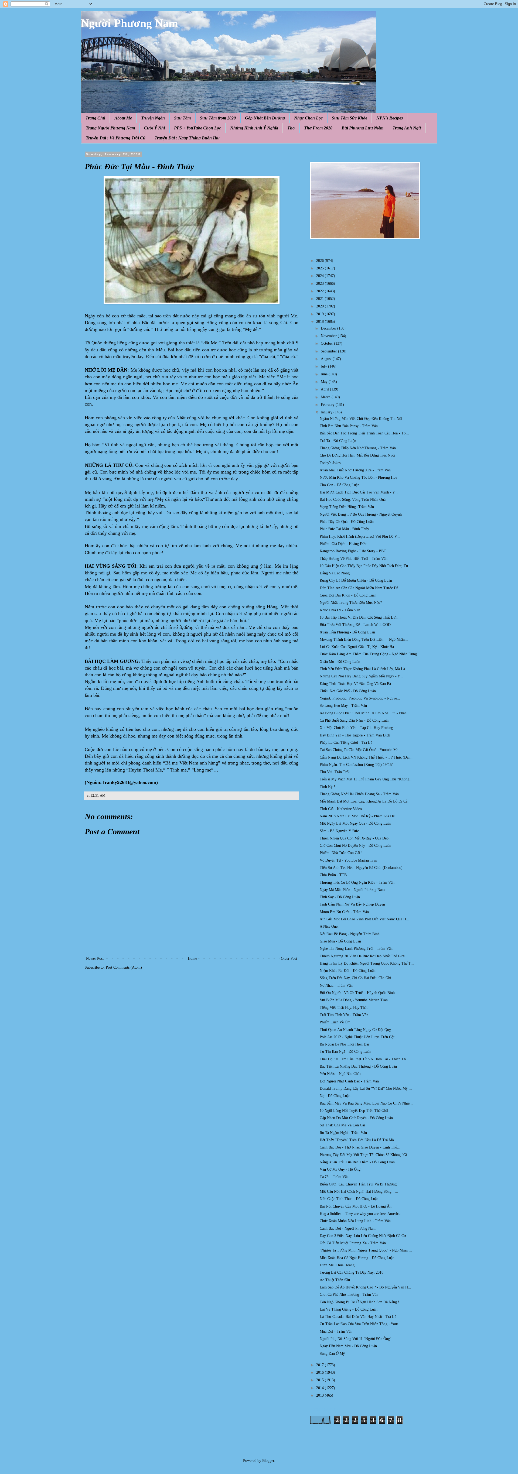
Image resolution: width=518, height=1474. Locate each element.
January (327, 412)
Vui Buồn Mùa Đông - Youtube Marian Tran (354, 1000)
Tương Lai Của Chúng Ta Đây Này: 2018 (351, 1272)
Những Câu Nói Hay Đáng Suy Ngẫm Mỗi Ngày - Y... (361, 676)
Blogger (268, 1461)
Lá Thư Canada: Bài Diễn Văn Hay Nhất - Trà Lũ (358, 1317)
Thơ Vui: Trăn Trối (335, 772)
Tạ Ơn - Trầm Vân (334, 1177)
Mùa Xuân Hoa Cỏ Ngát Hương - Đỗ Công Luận (357, 1258)
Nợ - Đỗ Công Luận (335, 1096)
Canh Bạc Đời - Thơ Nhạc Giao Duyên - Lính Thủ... (360, 1147)
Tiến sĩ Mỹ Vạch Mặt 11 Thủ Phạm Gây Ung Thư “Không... (366, 779)
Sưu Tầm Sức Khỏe (349, 118)
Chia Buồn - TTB (333, 875)
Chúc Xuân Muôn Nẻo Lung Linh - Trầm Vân (355, 1221)
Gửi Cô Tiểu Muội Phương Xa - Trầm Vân (353, 1243)
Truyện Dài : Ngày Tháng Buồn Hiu (187, 138)
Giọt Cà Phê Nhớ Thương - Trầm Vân (349, 1295)
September (329, 351)
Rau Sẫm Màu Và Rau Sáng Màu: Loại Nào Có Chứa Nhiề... (366, 1103)
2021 (320, 299)
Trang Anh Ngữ (407, 128)
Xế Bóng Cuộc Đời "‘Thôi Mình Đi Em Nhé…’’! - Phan (363, 713)
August (327, 359)
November (329, 336)
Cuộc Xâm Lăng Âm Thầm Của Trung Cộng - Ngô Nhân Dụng (368, 654)
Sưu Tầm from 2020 (218, 118)
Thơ (291, 128)
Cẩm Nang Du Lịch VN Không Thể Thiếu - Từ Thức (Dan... (367, 757)
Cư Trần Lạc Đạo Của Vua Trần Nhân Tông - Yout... (360, 1324)
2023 (320, 284)
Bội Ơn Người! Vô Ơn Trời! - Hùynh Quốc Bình (357, 993)
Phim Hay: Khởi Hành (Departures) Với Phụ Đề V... (360, 536)
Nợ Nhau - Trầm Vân (336, 985)
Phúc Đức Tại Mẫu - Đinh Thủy (344, 529)
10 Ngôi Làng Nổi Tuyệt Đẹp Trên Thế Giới (354, 1111)
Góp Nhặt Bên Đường (265, 118)
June (325, 374)
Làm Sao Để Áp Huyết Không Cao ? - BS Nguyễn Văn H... (365, 1287)
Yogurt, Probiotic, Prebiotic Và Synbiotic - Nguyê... (360, 698)
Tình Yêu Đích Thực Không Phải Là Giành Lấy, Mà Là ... (364, 669)
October (327, 343)
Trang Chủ (95, 118)
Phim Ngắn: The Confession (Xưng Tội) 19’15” (356, 765)
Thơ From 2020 (318, 128)
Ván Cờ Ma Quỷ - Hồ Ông (340, 1169)
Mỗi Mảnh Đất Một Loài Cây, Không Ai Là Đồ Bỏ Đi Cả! (364, 801)
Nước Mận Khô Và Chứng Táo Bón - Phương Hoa (358, 477)
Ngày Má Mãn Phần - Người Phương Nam (352, 890)
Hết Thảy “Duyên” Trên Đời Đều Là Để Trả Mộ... (358, 1140)
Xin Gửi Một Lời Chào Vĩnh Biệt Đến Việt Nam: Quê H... (364, 919)
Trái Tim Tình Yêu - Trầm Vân (344, 1015)
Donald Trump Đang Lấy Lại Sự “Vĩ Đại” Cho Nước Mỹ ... (366, 1088)
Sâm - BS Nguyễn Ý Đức (339, 831)
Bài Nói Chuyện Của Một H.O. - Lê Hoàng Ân (355, 1206)
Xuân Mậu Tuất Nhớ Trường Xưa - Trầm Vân (355, 470)
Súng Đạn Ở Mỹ (332, 1354)
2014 (320, 1388)
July (324, 366)
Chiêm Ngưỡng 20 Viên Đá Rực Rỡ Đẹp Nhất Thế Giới (362, 956)
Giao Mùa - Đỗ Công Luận (340, 941)
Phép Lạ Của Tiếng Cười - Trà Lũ (346, 743)
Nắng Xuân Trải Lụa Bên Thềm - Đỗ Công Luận (357, 1162)
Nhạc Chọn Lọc (308, 118)
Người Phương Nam (129, 23)
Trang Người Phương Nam (110, 128)
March (326, 397)
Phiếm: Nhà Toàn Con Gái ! (341, 853)
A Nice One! (329, 926)
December (329, 328)
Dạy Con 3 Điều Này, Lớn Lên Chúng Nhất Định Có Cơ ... (365, 1236)
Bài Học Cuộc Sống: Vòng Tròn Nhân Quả (353, 500)
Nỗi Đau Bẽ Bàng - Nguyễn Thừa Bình (350, 934)
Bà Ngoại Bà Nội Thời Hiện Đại (344, 1044)
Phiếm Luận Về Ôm (335, 1022)
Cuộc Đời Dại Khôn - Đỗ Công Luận (348, 595)
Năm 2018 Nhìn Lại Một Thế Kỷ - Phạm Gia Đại (358, 816)
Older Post (289, 959)
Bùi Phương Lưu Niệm (362, 128)
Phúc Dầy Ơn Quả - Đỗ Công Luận (347, 522)
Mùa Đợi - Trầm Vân (336, 1331)
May (325, 382)
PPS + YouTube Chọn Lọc (197, 128)
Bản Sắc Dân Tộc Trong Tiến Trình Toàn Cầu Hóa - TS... (364, 433)
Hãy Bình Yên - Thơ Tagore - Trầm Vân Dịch (355, 735)
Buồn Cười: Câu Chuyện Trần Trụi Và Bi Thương (358, 1184)
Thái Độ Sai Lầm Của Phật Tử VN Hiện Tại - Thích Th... (364, 1059)
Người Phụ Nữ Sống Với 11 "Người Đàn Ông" (355, 1339)
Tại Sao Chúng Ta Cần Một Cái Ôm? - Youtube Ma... (360, 750)
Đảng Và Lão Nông (335, 573)
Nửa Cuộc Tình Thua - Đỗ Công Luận (349, 1199)
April (325, 389)
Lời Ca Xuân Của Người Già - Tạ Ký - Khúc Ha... (358, 647)
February (328, 405)
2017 (320, 1365)
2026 (320, 261)
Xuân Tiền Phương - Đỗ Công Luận (347, 632)
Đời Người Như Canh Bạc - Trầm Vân (349, 1081)
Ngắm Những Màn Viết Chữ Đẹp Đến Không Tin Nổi (361, 419)
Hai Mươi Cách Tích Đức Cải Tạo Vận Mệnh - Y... (359, 492)
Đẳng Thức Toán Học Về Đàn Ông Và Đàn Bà (355, 684)
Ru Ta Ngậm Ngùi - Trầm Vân (343, 1133)
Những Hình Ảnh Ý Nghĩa (254, 128)
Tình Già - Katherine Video (341, 809)
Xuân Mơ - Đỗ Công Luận (340, 662)
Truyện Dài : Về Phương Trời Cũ (115, 138)
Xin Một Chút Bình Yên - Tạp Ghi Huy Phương (356, 728)
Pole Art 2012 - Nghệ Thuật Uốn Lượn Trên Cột (357, 1037)
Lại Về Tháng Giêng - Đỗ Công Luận (348, 1309)
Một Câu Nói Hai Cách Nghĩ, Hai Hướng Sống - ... (359, 1192)
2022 (320, 291)
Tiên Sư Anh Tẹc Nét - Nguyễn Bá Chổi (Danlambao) (361, 868)
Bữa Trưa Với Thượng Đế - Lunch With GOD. (356, 625)
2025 (320, 268)
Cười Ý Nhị (154, 128)
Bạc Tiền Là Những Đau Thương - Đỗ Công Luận (358, 1066)
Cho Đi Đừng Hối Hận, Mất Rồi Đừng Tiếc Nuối (357, 455)
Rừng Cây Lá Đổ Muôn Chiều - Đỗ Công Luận (356, 580)
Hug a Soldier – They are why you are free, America (360, 1214)
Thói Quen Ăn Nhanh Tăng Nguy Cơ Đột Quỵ (355, 1030)
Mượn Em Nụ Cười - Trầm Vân (344, 912)
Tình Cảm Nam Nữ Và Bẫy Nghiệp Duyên (352, 904)
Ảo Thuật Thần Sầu (335, 1280)
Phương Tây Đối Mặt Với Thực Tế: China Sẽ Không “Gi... (365, 1155)
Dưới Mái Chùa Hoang (337, 1265)
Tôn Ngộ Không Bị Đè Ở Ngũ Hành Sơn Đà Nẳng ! (359, 1302)
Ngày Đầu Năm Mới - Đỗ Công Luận (348, 1346)
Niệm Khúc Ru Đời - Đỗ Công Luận (348, 971)
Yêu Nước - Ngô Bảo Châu (340, 1074)
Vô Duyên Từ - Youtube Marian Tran (348, 860)
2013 (320, 1395)
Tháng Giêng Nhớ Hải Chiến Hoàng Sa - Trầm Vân (359, 794)
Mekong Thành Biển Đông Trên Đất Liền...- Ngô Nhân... (364, 639)
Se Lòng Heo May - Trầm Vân (343, 706)
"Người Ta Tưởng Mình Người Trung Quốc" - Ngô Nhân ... (366, 1250)
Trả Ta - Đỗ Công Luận (338, 441)
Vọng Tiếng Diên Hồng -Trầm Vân (347, 507)
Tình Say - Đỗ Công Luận (340, 897)
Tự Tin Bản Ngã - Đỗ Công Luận (345, 1052)
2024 (320, 276)
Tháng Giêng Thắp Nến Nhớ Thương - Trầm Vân (358, 448)
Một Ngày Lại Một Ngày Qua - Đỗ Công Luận (355, 823)
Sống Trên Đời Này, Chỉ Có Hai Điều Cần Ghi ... (358, 978)
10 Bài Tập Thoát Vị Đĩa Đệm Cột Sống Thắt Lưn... (360, 617)
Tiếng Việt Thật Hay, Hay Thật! (344, 1008)
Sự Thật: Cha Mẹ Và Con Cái (342, 1125)
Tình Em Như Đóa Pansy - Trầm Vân (349, 426)
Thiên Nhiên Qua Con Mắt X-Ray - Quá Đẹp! (355, 838)
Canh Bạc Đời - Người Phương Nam (348, 1228)
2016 (320, 1372)
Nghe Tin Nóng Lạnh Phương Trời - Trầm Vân (356, 949)
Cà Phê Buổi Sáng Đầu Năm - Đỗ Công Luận (354, 720)
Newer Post (95, 959)
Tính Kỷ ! (327, 787)
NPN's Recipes (389, 118)
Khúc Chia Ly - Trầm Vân (340, 610)
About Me (123, 118)
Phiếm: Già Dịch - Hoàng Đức (343, 544)
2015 (320, 1380)
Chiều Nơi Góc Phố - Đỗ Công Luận (348, 691)
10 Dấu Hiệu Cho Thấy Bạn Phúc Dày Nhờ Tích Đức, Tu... (365, 566)
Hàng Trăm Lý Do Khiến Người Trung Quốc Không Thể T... (367, 963)
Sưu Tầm (182, 118)
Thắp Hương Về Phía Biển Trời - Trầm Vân (353, 559)
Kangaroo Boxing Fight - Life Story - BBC (353, 551)
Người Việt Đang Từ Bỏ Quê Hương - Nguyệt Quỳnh (361, 514)
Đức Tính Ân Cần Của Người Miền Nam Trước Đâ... (360, 588)
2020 (320, 306)
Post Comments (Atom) (124, 967)
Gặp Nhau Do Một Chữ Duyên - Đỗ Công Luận (356, 1118)
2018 (320, 322)
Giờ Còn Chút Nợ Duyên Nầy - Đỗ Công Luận (355, 846)
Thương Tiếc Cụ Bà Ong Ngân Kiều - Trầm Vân (357, 882)
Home (192, 959)
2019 (320, 314)
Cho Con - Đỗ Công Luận (339, 485)
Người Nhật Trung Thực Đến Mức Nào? (351, 603)
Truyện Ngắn (153, 118)
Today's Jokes (330, 463)
